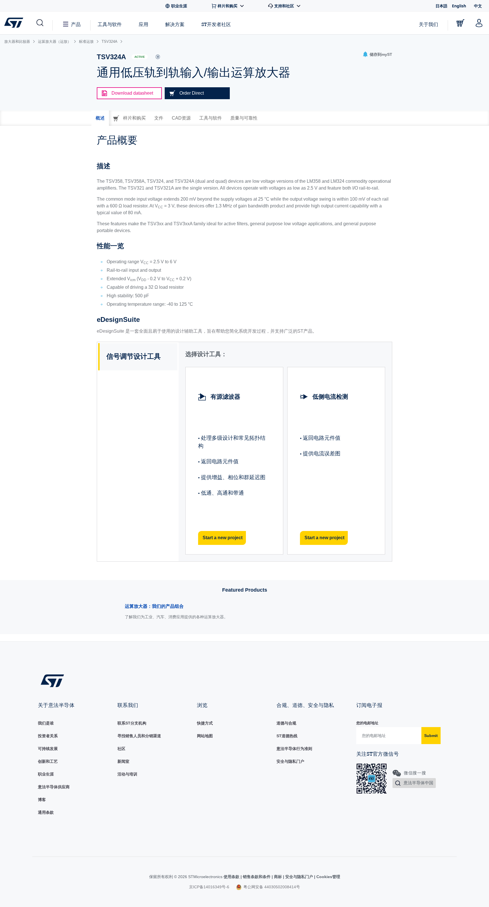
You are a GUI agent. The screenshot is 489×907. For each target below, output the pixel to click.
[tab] (100, 118)
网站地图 (205, 736)
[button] (39, 22)
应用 (143, 24)
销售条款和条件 (257, 876)
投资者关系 (48, 736)
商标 (278, 876)
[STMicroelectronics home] (14, 23)
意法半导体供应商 (54, 787)
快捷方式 (205, 723)
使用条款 (232, 876)
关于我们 (428, 24)
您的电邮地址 (367, 723)
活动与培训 (127, 774)
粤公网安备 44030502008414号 (271, 887)
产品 (76, 24)
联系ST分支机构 (131, 723)
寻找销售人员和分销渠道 (139, 736)
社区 (121, 748)
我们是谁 (46, 723)
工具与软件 (110, 24)
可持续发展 (48, 748)
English (459, 6)
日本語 (441, 6)
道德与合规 (286, 723)
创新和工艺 (48, 761)
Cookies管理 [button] (327, 876)
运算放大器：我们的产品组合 (154, 606)
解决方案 (175, 24)
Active (139, 56)
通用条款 (46, 812)
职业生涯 (46, 774)
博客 (42, 799)
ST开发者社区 (216, 24)
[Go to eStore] (460, 23)
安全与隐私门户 (290, 761)
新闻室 (123, 761)
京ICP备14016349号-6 (209, 887)
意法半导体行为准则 (294, 748)
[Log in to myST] (479, 23)
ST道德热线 (286, 736)
